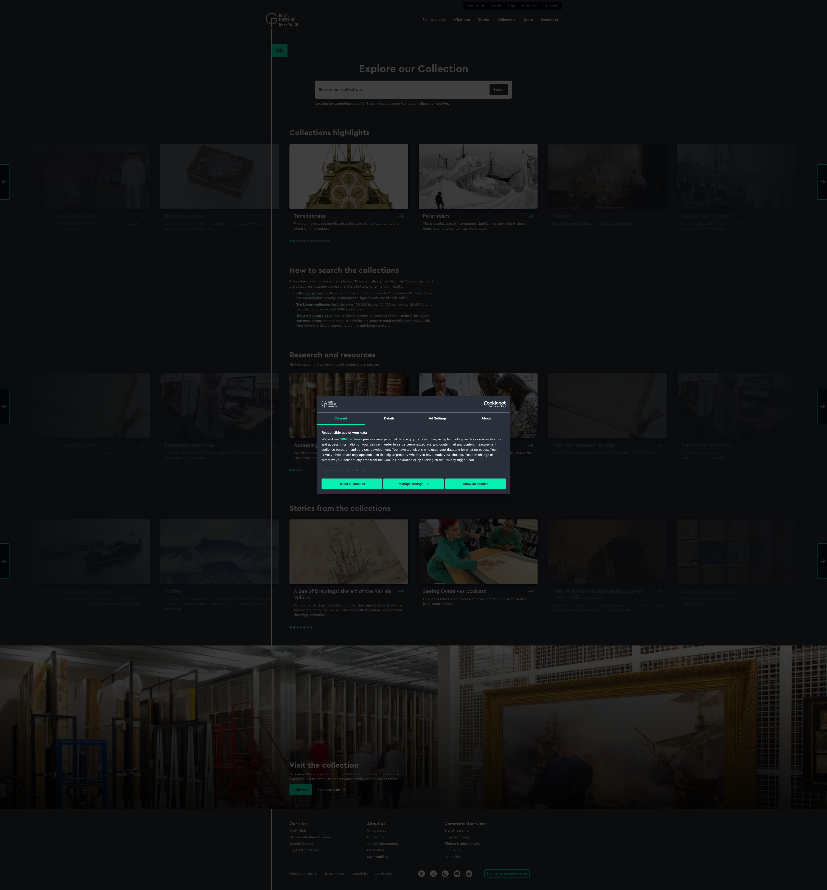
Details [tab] (389, 418)
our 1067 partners (348, 439)
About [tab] (486, 418)
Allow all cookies (475, 484)
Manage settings (411, 484)
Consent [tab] (340, 418)
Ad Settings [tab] (438, 418)
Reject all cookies (352, 484)
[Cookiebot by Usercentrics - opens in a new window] (487, 404)
